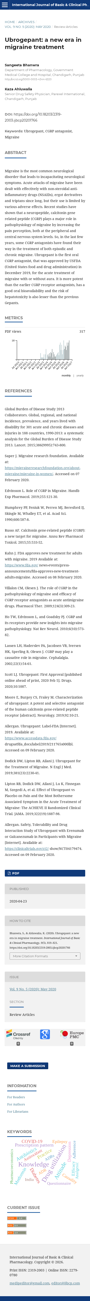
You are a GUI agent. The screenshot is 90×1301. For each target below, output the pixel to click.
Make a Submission (27, 1066)
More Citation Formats (30, 956)
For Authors (16, 1104)
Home (10, 22)
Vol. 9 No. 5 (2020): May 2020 (28, 27)
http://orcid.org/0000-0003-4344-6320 (28, 79)
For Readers (16, 1097)
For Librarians (17, 1111)
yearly (80, 375)
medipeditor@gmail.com (29, 1283)
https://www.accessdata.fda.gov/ (30, 738)
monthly (66, 375)
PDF (15, 873)
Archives (26, 22)
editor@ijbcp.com (65, 1283)
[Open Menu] (5, 5)
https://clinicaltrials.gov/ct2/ (27, 848)
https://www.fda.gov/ (21, 565)
